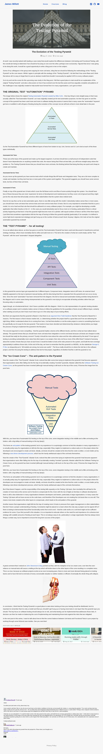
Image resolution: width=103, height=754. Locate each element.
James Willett (12, 4)
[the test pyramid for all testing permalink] (2, 226)
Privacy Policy (51, 745)
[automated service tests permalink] (2, 173)
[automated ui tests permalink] (2, 188)
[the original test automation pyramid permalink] (2, 92)
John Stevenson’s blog (34, 566)
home (45, 4)
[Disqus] (51, 669)
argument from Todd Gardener (61, 316)
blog (65, 4)
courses (55, 4)
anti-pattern (17, 445)
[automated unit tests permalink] (2, 155)
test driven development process (22, 453)
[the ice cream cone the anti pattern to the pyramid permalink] (2, 356)
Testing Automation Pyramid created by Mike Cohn (45, 96)
